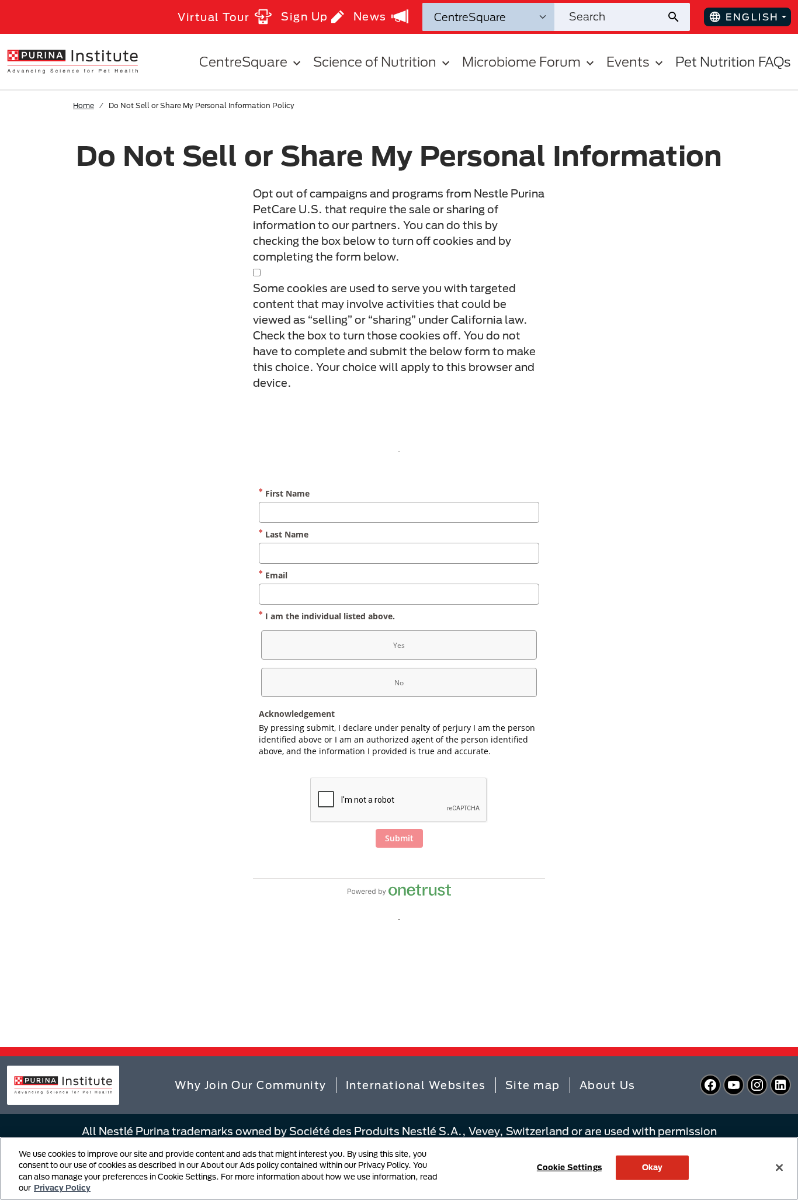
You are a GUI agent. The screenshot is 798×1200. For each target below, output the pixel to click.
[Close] (779, 1167)
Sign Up (304, 16)
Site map (532, 1085)
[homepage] (72, 60)
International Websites (416, 1085)
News (370, 16)
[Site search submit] (678, 17)
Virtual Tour (213, 17)
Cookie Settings (569, 1167)
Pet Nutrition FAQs (733, 61)
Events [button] (628, 61)
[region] (399, 1168)
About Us (608, 1085)
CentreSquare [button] (243, 61)
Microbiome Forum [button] (521, 61)
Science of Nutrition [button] (374, 61)
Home (83, 105)
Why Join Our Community (251, 1085)
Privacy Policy (62, 1187)
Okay (652, 1167)
